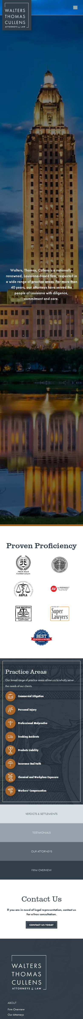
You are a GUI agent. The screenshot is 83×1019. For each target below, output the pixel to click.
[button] (75, 7)
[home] (15, 7)
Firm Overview (16, 1009)
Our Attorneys (16, 1014)
